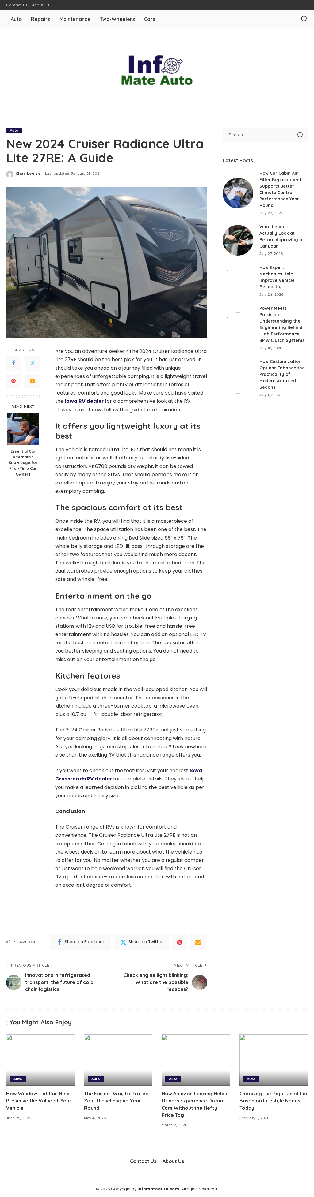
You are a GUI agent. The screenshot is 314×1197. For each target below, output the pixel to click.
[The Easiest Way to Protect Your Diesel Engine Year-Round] (118, 1060)
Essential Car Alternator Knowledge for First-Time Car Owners (23, 463)
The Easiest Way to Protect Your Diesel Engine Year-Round (117, 1100)
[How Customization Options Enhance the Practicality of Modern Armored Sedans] (238, 378)
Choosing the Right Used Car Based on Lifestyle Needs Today (273, 1100)
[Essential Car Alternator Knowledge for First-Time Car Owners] (23, 429)
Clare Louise (28, 173)
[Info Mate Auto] (157, 70)
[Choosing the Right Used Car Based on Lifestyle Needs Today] (273, 1060)
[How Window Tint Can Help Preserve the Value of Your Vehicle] (40, 1060)
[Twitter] (32, 363)
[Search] (304, 19)
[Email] (32, 381)
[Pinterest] (13, 381)
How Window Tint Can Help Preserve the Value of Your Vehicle (38, 1100)
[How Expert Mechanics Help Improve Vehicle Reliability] (238, 281)
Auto (14, 130)
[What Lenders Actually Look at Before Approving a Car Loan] (238, 240)
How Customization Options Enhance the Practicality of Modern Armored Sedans (282, 374)
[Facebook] (13, 363)
